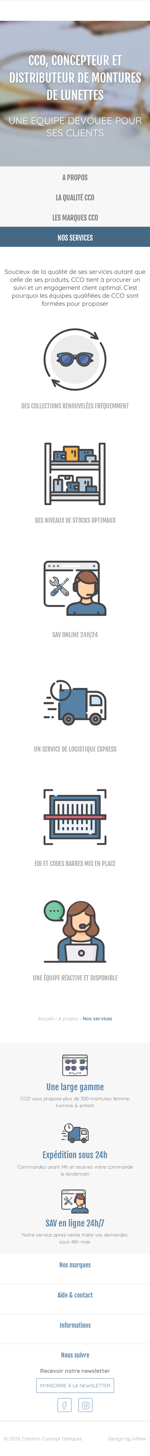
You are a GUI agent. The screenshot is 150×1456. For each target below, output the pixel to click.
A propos (68, 1018)
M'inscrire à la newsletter (75, 1386)
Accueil (46, 1018)
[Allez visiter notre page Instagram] (85, 1404)
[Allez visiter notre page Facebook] (64, 1404)
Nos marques (75, 1265)
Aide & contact (75, 1295)
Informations (75, 1325)
